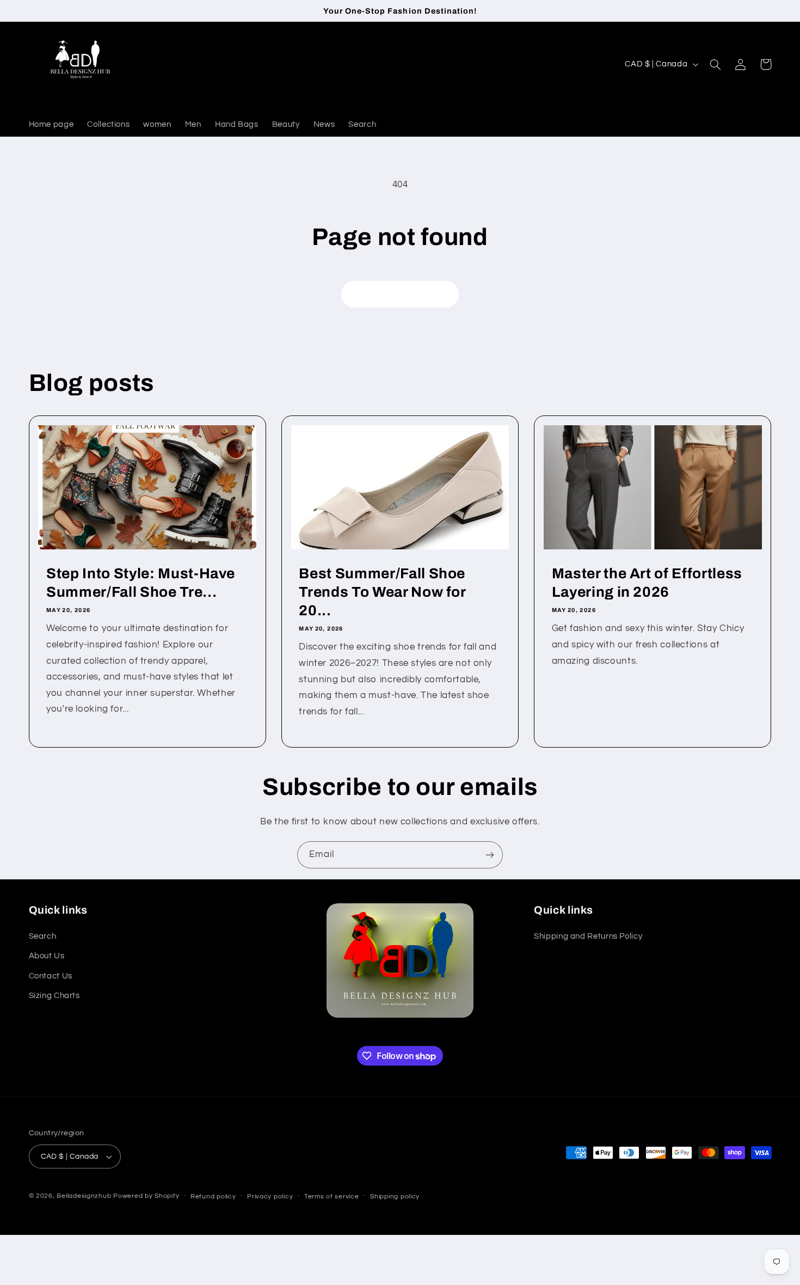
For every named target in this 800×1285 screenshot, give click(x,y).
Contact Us (50, 976)
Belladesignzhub (84, 1196)
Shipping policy (395, 1197)
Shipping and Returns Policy (588, 936)
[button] (715, 64)
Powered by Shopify (146, 1196)
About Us (47, 956)
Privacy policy (270, 1197)
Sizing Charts (54, 996)
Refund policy (213, 1197)
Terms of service (331, 1197)
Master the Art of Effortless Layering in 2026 (647, 583)
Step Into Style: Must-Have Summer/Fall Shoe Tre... (140, 583)
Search (43, 936)
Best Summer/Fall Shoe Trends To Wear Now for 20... (382, 592)
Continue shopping (400, 294)
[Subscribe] (489, 854)
